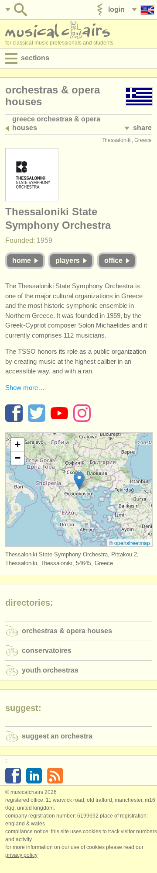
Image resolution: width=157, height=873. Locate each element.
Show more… (24, 387)
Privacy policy (21, 855)
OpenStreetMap (132, 542)
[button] (79, 481)
